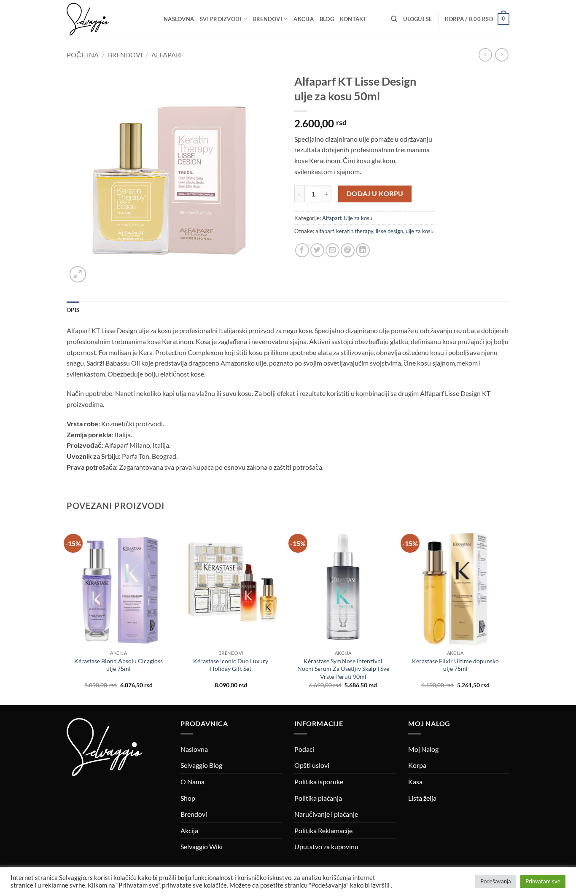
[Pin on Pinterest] (348, 250)
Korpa (417, 765)
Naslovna (179, 19)
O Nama (192, 782)
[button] (417, 19)
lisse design (389, 231)
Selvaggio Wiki (201, 846)
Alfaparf (167, 55)
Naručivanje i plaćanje (326, 814)
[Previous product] (501, 54)
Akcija (303, 19)
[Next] (507, 612)
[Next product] (485, 54)
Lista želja (422, 798)
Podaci (304, 749)
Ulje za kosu (358, 218)
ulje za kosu (419, 231)
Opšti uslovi (311, 765)
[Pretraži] (394, 19)
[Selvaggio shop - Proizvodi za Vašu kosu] (109, 19)
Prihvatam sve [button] (542, 881)
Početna (83, 55)
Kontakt (353, 19)
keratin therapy (354, 231)
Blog (327, 19)
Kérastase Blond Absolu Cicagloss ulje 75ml (118, 665)
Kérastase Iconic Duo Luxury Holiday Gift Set (230, 665)
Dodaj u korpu (375, 193)
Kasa (415, 782)
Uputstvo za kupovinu (326, 846)
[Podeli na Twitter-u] (317, 250)
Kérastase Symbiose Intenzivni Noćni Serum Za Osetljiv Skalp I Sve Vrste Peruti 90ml (343, 668)
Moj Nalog (423, 749)
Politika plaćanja (318, 798)
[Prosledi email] (332, 250)
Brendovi (267, 19)
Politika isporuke (318, 782)
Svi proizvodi (220, 19)
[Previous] (67, 612)
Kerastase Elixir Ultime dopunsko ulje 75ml (455, 665)
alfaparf (324, 231)
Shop (187, 798)
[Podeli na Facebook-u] (302, 250)
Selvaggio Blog (201, 765)
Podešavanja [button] (495, 881)
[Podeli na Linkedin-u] (363, 250)
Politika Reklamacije (323, 830)
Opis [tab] (73, 310)
